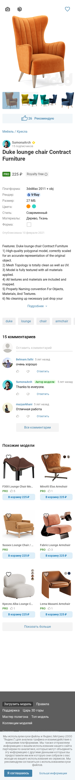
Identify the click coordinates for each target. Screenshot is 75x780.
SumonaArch (24, 381)
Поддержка (11, 710)
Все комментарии (37, 427)
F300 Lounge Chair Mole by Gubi (18, 486)
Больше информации (53, 773)
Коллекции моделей (17, 723)
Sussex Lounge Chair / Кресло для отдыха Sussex (18, 545)
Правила (42, 704)
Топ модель (40, 717)
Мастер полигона (15, 717)
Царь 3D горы (33, 710)
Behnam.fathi (24, 359)
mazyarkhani (24, 404)
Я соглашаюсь (18, 773)
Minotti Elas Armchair (53, 486)
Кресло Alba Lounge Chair (18, 603)
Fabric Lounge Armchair (55, 545)
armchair (61, 321)
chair (43, 321)
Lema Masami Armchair (55, 603)
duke (9, 321)
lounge (26, 321)
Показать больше (37, 626)
